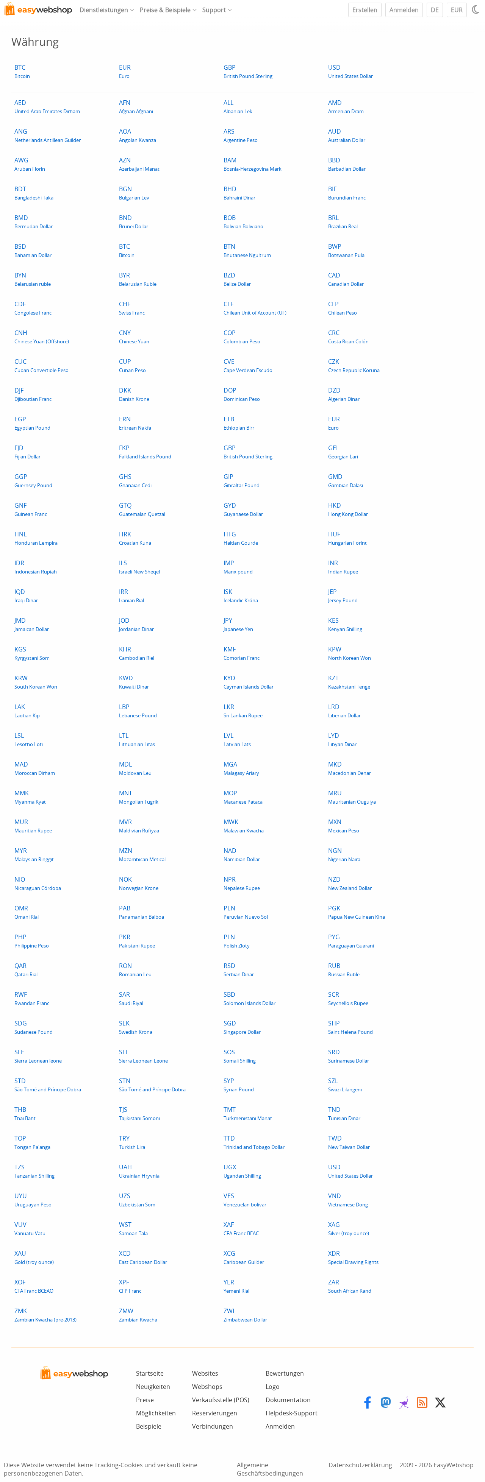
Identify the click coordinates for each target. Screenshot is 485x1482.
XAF (241, 1228)
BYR (137, 279)
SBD (249, 998)
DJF (33, 394)
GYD (243, 509)
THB (25, 1113)
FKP (145, 452)
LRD (344, 711)
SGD (242, 1027)
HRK (135, 538)
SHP (350, 1027)
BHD (239, 193)
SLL (143, 1056)
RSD (239, 970)
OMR (26, 912)
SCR (348, 998)
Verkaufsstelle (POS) (220, 1400)
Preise (145, 1400)
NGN (344, 854)
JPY (238, 624)
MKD (349, 768)
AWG (29, 164)
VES (245, 1200)
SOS (240, 1056)
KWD (134, 682)
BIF (347, 193)
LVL (237, 739)
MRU (352, 797)
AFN (136, 106)
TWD (349, 1142)
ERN (135, 423)
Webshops (207, 1386)
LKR (243, 711)
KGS (32, 653)
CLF (255, 308)
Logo (273, 1386)
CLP (342, 308)
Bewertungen (285, 1373)
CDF (33, 308)
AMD (346, 106)
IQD (26, 596)
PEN (246, 912)
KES (345, 624)
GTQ (142, 509)
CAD (346, 279)
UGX (242, 1171)
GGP (33, 480)
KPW (349, 653)
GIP (242, 480)
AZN (139, 164)
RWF (31, 998)
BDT (33, 193)
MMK (30, 797)
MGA (241, 768)
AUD (346, 135)
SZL (345, 1085)
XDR (353, 1257)
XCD (143, 1257)
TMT (248, 1113)
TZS (34, 1171)
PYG (351, 941)
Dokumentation (288, 1400)
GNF (30, 509)
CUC (41, 365)
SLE (38, 1056)
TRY (132, 1142)
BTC (22, 71)
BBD (347, 164)
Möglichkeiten (156, 1413)
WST (133, 1228)
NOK (138, 883)
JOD (136, 624)
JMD (31, 624)
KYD (249, 682)
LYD (342, 739)
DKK (134, 394)
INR (343, 567)
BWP (346, 250)
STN (152, 1085)
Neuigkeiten (153, 1386)
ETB (239, 423)
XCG (244, 1257)
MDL (135, 768)
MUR (33, 826)
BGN (134, 193)
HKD (348, 509)
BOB (243, 221)
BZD (237, 279)
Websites (205, 1373)
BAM (253, 164)
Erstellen (364, 10)
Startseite (150, 1373)
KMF (242, 653)
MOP (243, 797)
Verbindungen (212, 1426)
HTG (241, 538)
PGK (356, 912)
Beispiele (148, 1426)
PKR (137, 941)
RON (135, 970)
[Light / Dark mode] (477, 9)
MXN (343, 826)
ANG (47, 135)
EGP (32, 423)
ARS (241, 135)
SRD (348, 1056)
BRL (343, 221)
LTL (137, 739)
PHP (31, 941)
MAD (34, 768)
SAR (131, 998)
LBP (138, 711)
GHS (135, 480)
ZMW (138, 1315)
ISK (241, 596)
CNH (41, 337)
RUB (344, 970)
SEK (135, 1027)
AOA (137, 135)
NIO (37, 883)
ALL (238, 106)
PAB (141, 912)
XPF (130, 1286)
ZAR (349, 1286)
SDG (33, 1027)
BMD (33, 221)
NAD (242, 854)
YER (236, 1286)
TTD (254, 1142)
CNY (134, 337)
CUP (132, 365)
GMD (345, 480)
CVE (248, 365)
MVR (139, 826)
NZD (350, 883)
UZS (137, 1200)
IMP (238, 567)
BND (133, 221)
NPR (242, 883)
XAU (34, 1257)
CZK (354, 365)
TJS (139, 1113)
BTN (247, 250)
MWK (244, 826)
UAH (139, 1171)
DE (435, 10)
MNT (138, 797)
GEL (343, 452)
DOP (242, 394)
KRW (35, 682)
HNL (36, 538)
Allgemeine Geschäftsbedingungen (270, 1469)
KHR (136, 653)
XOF (33, 1286)
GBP (248, 71)
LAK (27, 711)
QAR (26, 970)
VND (348, 1200)
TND (344, 1113)
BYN (32, 279)
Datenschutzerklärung (360, 1465)
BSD (33, 250)
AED (47, 106)
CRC (348, 337)
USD (350, 71)
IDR (35, 567)
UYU (33, 1200)
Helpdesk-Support (292, 1413)
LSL (28, 739)
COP (242, 337)
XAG (348, 1228)
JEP (343, 596)
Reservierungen (214, 1413)
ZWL (245, 1315)
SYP (239, 1085)
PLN (237, 941)
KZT (349, 682)
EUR (457, 10)
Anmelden (404, 10)
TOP (32, 1142)
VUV (29, 1228)
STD (47, 1085)
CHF (132, 308)
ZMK (45, 1315)
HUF (347, 538)
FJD (27, 452)
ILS (139, 567)
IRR (131, 596)
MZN (142, 854)
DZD (344, 394)
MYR (34, 854)
